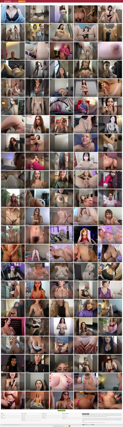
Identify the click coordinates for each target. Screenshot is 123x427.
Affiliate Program (44, 418)
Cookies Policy (23, 419)
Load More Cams (61, 410)
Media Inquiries (3, 418)
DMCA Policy (23, 418)
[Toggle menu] (2, 1)
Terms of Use (23, 416)
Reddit (2, 416)
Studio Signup (44, 416)
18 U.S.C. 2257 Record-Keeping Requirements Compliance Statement (10, 424)
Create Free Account (22, 1)
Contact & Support (64, 416)
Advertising (63, 418)
